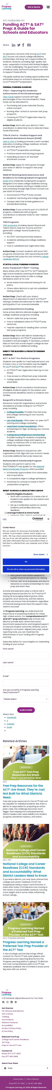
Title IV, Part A (9, 141)
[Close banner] (48, 519)
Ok (26, 562)
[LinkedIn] (13, 45)
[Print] (29, 45)
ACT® (39, 54)
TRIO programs (10, 225)
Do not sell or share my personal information (26, 569)
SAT (23, 20)
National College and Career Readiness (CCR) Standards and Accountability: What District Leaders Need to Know (25, 870)
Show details (39, 555)
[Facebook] (23, 45)
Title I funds (8, 96)
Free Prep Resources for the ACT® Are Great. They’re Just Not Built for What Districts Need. (24, 791)
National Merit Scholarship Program (23, 468)
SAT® (5, 56)
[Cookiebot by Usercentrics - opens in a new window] (32, 519)
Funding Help (14, 20)
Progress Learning (16, 937)
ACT (5, 20)
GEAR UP (7, 181)
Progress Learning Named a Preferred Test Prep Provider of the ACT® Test (25, 946)
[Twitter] (18, 45)
